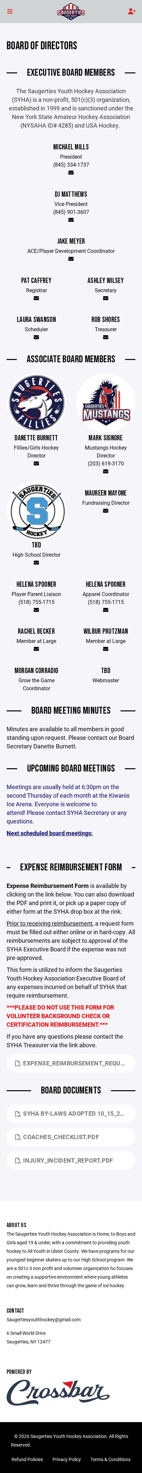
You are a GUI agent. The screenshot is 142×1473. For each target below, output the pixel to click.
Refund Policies (27, 1459)
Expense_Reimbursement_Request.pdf (79, 1063)
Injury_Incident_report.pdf (68, 1160)
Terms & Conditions (110, 1459)
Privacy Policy (67, 1459)
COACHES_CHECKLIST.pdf (61, 1137)
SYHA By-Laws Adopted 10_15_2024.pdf (79, 1113)
